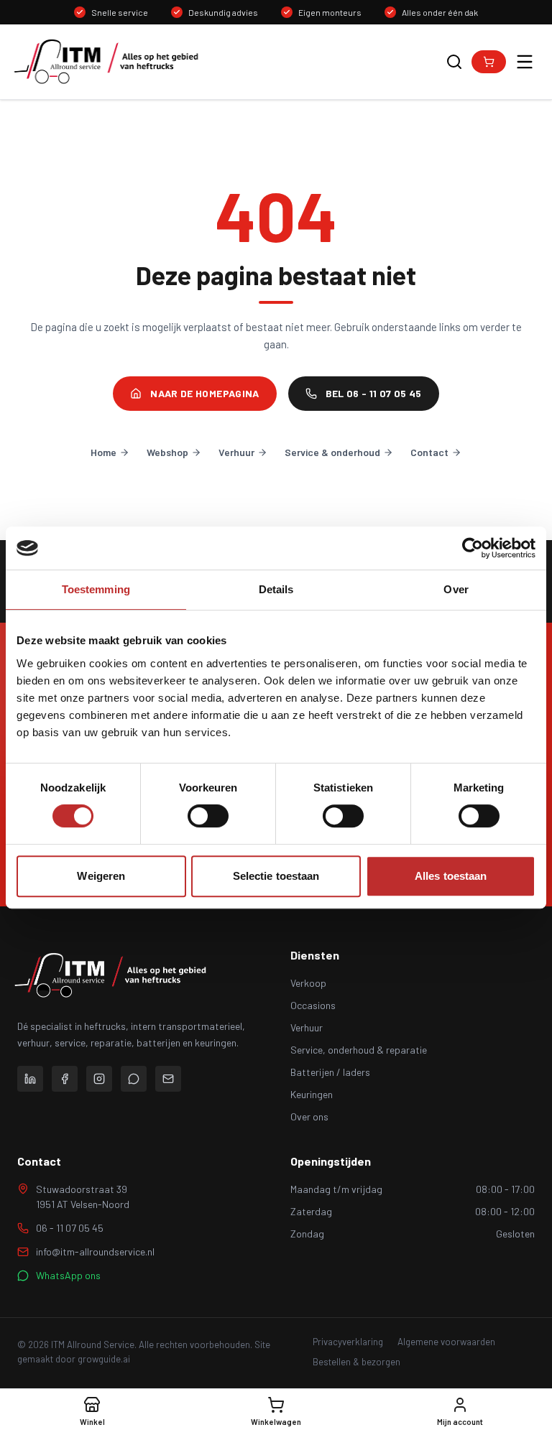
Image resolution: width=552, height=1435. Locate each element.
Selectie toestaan (276, 876)
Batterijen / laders (330, 1072)
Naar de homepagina (204, 393)
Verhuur (236, 452)
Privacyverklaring (348, 1341)
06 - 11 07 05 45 (70, 1228)
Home (103, 452)
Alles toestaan (451, 876)
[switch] (208, 815)
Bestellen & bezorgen (356, 1361)
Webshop (167, 452)
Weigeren (101, 876)
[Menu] (525, 62)
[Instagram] (99, 1079)
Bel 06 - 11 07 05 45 (374, 393)
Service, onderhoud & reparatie (358, 1050)
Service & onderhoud (332, 452)
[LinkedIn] (30, 1079)
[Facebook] (65, 1079)
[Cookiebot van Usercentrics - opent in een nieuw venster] (472, 548)
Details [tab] (276, 589)
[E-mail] (168, 1079)
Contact (429, 452)
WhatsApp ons (68, 1275)
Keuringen (311, 1094)
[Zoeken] (454, 61)
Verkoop (308, 983)
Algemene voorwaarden (446, 1341)
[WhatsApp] (134, 1079)
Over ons (309, 1116)
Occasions (313, 1005)
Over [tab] (455, 589)
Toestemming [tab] (96, 589)
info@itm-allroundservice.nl (95, 1251)
